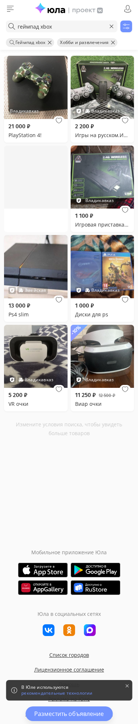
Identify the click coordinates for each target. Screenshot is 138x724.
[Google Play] (95, 570)
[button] (59, 120)
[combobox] (61, 26)
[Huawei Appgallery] (43, 587)
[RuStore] (95, 587)
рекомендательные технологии (56, 693)
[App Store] (43, 570)
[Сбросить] (111, 26)
